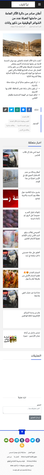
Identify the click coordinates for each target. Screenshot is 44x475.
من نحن (9, 457)
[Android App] (6, 440)
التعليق (39, 405)
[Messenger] (23, 109)
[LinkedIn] (16, 440)
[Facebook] (29, 109)
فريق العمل (31, 453)
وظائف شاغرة (10, 126)
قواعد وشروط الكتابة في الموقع (16, 461)
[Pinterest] (11, 440)
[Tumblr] (22, 440)
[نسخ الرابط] (5, 109)
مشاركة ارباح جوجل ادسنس (17, 453)
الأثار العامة (25, 117)
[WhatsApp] (17, 109)
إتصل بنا (16, 457)
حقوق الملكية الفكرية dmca (29, 457)
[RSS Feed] (22, 445)
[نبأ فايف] (23, 4)
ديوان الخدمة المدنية (23, 126)
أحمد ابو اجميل (33, 27)
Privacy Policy (32, 461)
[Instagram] (27, 440)
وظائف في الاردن (24, 130)
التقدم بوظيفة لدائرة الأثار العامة (19, 121)
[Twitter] (11, 109)
